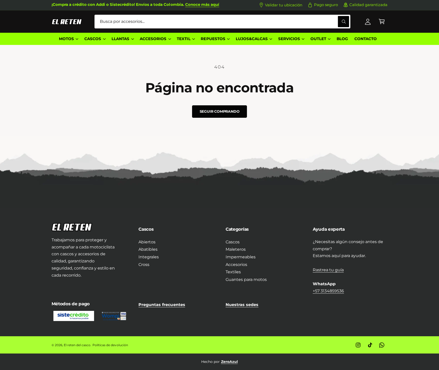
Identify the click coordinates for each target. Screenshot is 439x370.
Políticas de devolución (110, 345)
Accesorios (236, 264)
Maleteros (236, 249)
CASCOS (92, 39)
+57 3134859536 (328, 291)
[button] (382, 22)
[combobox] (222, 22)
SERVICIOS (289, 39)
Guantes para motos (246, 279)
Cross (143, 264)
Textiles (233, 272)
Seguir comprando (220, 111)
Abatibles (148, 249)
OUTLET (318, 39)
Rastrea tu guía (328, 269)
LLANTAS (120, 39)
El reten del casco (77, 345)
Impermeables (241, 257)
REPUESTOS (213, 39)
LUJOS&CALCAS (252, 39)
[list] (220, 361)
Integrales (148, 257)
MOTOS (66, 39)
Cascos (233, 242)
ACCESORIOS (153, 39)
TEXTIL (183, 39)
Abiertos (146, 242)
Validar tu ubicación (283, 5)
